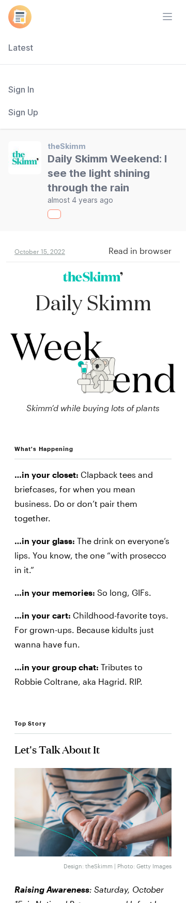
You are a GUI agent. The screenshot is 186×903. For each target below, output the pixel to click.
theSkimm (67, 146)
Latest (20, 47)
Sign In (21, 89)
